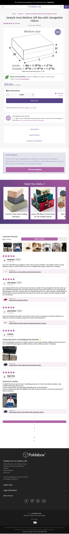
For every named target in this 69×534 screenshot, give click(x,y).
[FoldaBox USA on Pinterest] (32, 501)
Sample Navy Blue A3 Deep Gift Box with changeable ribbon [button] (26, 412)
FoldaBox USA (36, 513)
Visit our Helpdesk (35, 170)
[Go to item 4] (36, 247)
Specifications (34, 135)
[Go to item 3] (27, 247)
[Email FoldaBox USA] (44, 501)
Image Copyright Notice (30, 531)
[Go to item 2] (17, 247)
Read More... (26, 79)
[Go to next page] (34, 441)
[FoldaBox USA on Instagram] (38, 501)
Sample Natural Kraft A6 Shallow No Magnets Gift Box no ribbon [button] (27, 323)
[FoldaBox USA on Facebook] (26, 501)
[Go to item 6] (56, 247)
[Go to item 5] (46, 247)
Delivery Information (34, 141)
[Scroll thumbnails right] (64, 247)
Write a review (39, 239)
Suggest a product (30, 108)
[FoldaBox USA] (34, 7)
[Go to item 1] (7, 247)
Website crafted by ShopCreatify (34, 515)
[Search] (61, 7)
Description (34, 129)
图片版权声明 (42, 531)
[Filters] (60, 239)
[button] (7, 23)
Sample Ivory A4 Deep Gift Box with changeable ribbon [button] (25, 272)
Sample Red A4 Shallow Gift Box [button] (18, 300)
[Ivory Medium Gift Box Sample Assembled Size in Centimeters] (33, 50)
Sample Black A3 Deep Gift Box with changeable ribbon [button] (25, 365)
